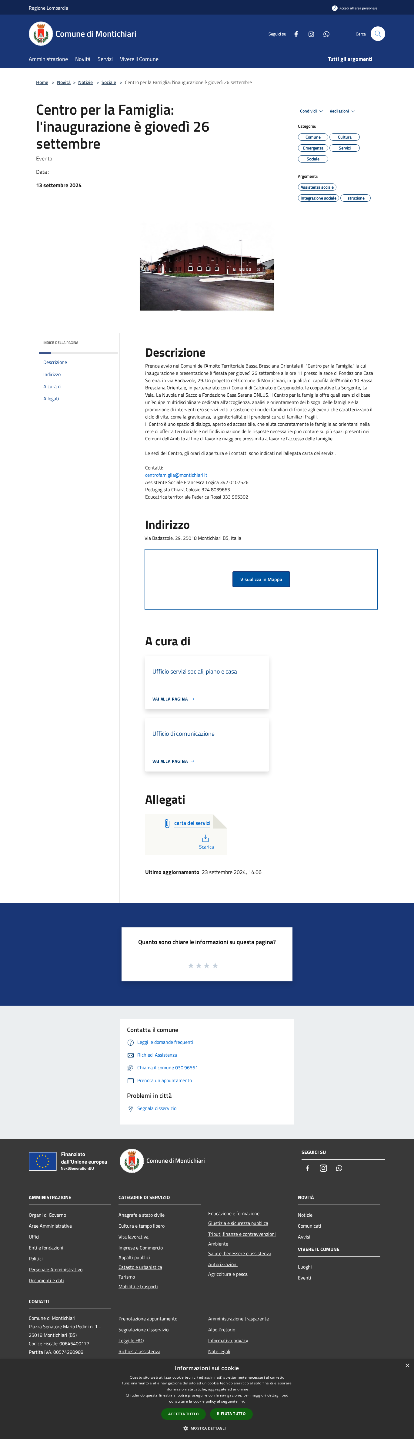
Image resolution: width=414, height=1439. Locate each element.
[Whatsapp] (324, 33)
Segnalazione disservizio (144, 1329)
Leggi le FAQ (131, 1340)
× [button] (407, 1365)
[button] (207, 1428)
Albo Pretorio (221, 1329)
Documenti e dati (46, 1280)
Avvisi (304, 1236)
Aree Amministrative (50, 1225)
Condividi (309, 111)
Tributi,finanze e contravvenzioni (242, 1234)
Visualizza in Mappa (261, 579)
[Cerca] (378, 33)
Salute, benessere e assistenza (239, 1253)
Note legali (219, 1351)
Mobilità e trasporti (138, 1286)
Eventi (304, 1277)
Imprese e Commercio (141, 1247)
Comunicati (309, 1225)
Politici (36, 1258)
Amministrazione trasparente (238, 1318)
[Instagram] (309, 33)
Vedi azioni (340, 111)
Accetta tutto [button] (183, 1414)
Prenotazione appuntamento (148, 1318)
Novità (64, 82)
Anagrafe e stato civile (142, 1215)
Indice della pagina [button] (60, 342)
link (242, 1401)
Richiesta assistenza (139, 1351)
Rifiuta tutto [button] (231, 1413)
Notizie (85, 82)
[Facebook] (294, 33)
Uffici (34, 1236)
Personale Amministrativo (55, 1269)
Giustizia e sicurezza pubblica (238, 1223)
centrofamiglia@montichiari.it (176, 475)
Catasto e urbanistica (140, 1267)
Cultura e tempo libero (142, 1225)
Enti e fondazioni (46, 1247)
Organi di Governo (47, 1215)
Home (42, 82)
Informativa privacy (228, 1340)
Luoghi (305, 1266)
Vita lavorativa (134, 1236)
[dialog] (207, 1399)
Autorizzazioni (223, 1264)
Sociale (109, 82)
